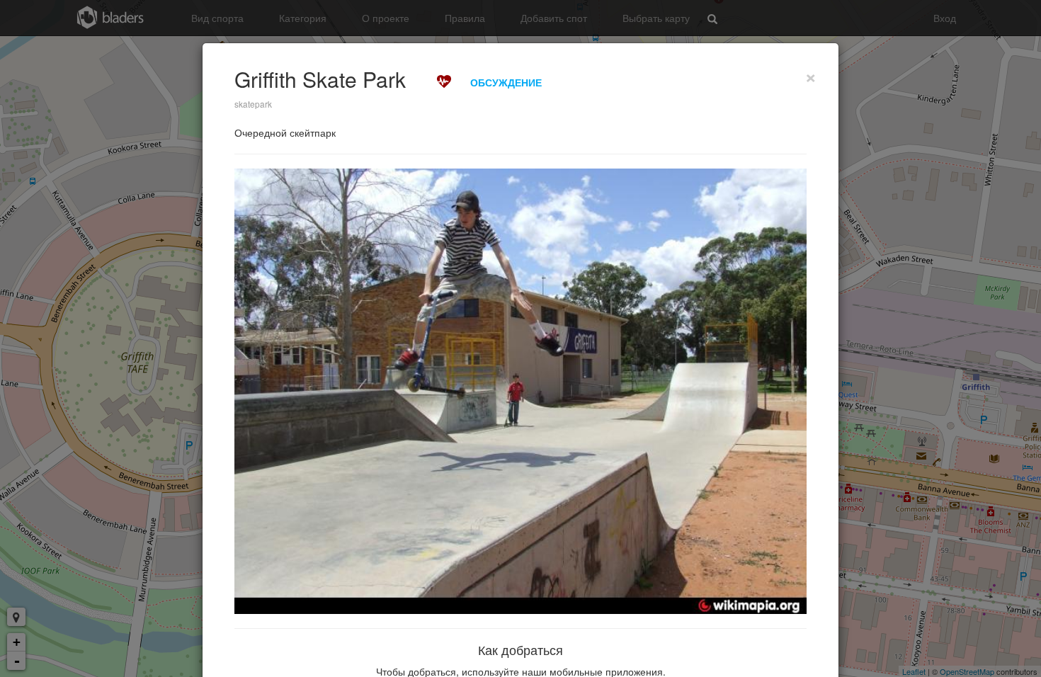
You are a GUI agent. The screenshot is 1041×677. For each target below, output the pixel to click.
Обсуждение (506, 82)
